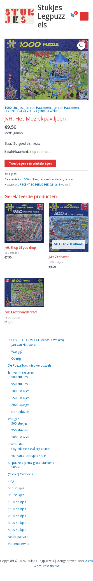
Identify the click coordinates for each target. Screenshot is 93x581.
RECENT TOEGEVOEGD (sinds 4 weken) (32, 111)
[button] (81, 46)
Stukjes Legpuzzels (51, 16)
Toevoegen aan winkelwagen (30, 163)
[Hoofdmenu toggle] (84, 16)
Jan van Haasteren (38, 107)
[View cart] (72, 15)
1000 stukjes (14, 107)
